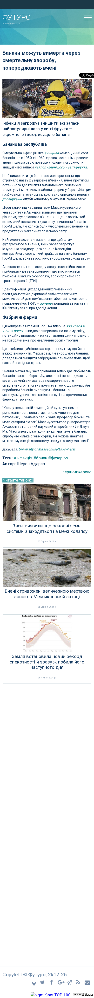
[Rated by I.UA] (83, 994)
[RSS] (78, 982)
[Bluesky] (34, 982)
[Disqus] (47, 749)
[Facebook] (52, 982)
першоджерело (77, 471)
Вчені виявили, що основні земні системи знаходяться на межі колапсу (47, 528)
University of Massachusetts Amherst (47, 449)
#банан (40, 457)
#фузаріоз (58, 457)
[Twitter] (43, 982)
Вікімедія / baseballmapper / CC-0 (63, 114)
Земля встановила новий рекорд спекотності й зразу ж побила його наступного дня (47, 662)
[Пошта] (87, 982)
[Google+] (61, 982)
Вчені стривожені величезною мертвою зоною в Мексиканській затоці (47, 594)
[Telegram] (70, 982)
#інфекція (23, 457)
